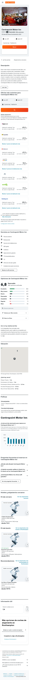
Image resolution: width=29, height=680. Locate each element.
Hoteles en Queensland (19, 675)
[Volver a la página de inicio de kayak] (10, 2)
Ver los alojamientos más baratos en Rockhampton (22, 528)
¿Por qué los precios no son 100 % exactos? (11, 665)
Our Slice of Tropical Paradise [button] (8, 582)
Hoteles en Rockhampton (10, 639)
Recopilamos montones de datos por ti (12, 662)
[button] (2, 2)
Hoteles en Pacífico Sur (19, 673)
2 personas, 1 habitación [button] (9, 43)
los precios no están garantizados (13, 655)
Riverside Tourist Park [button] (6, 549)
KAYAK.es (5, 673)
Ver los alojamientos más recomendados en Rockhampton (22, 562)
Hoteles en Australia (7, 675)
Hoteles (10, 673)
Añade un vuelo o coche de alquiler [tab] (12, 630)
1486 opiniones (20, 32)
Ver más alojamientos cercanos (22, 497)
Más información (6, 217)
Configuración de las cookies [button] (7, 223)
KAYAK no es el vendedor (9, 660)
